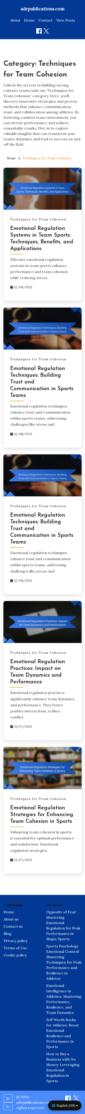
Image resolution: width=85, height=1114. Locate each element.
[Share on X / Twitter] (46, 31)
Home (29, 20)
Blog (7, 933)
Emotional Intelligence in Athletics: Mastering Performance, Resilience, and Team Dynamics (63, 999)
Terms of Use (15, 948)
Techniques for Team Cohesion (38, 219)
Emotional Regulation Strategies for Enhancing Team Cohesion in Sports (41, 814)
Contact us (13, 926)
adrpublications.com (43, 8)
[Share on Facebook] (39, 31)
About (15, 20)
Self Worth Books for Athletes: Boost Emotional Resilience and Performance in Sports (62, 1033)
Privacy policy (15, 940)
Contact (45, 20)
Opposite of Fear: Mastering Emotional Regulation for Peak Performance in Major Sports (63, 925)
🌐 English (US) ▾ (65, 1105)
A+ (8, 1098)
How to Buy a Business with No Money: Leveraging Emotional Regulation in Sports (63, 1067)
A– (8, 1106)
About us (11, 919)
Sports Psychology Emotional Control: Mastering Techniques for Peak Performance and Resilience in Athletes (63, 962)
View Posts (65, 20)
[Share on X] (76, 1099)
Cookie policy (15, 955)
